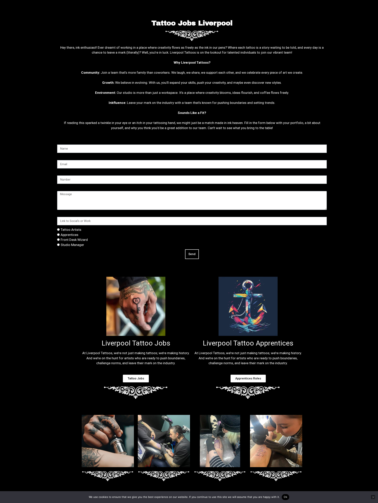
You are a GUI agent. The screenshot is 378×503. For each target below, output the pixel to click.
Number (63, 173)
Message (64, 188)
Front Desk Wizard (74, 240)
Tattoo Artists (71, 230)
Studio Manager (72, 245)
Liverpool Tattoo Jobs (136, 343)
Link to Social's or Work (74, 214)
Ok (285, 496)
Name (61, 142)
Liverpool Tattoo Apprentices (248, 343)
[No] (373, 497)
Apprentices (69, 235)
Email (61, 157)
